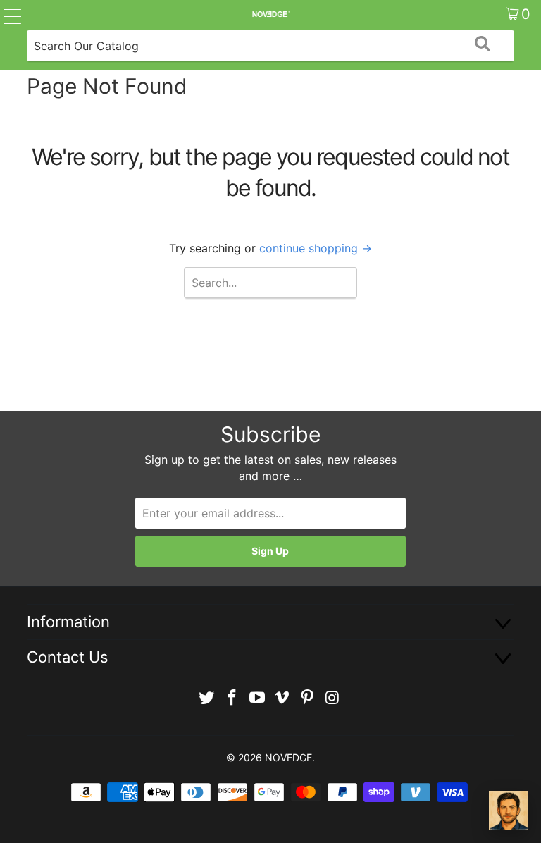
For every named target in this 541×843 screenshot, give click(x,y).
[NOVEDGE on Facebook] (232, 698)
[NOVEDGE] (270, 14)
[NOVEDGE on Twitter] (207, 698)
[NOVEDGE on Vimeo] (282, 698)
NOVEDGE (288, 757)
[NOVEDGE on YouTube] (257, 698)
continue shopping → (315, 248)
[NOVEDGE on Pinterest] (307, 698)
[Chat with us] (508, 810)
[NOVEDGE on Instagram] (332, 698)
